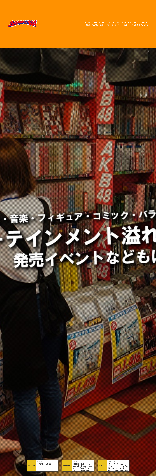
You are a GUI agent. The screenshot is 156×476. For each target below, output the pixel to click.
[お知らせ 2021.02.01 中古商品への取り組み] (42, 459)
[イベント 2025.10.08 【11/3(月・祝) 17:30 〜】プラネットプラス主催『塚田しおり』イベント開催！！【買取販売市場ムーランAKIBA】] (113, 459)
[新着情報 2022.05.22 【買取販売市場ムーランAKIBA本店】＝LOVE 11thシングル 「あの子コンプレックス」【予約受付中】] (78, 459)
